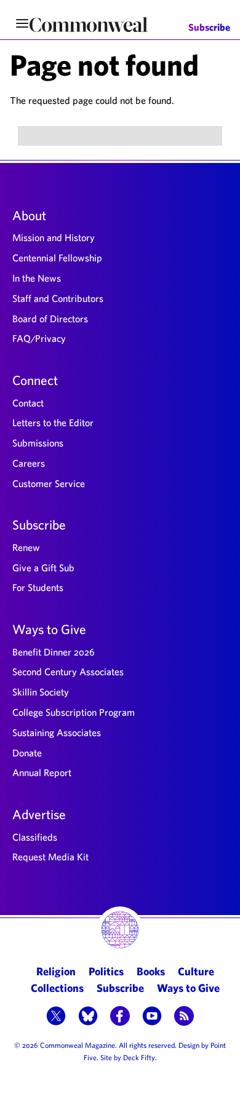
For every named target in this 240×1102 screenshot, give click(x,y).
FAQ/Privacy (39, 338)
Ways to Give (49, 629)
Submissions (37, 442)
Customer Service (48, 483)
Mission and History (53, 237)
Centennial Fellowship (57, 257)
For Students (37, 587)
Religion (56, 971)
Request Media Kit (50, 856)
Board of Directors (50, 318)
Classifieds (34, 836)
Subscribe (209, 27)
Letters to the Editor (53, 422)
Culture (196, 971)
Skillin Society (40, 691)
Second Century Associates (68, 671)
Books (151, 971)
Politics (106, 971)
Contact (28, 402)
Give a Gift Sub (43, 567)
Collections (57, 987)
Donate (27, 752)
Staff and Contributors (57, 298)
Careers (28, 463)
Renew (26, 547)
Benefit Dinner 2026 (53, 651)
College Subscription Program (73, 712)
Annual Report (41, 772)
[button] (56, 1017)
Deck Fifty (139, 1057)
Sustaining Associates (56, 732)
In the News (36, 277)
